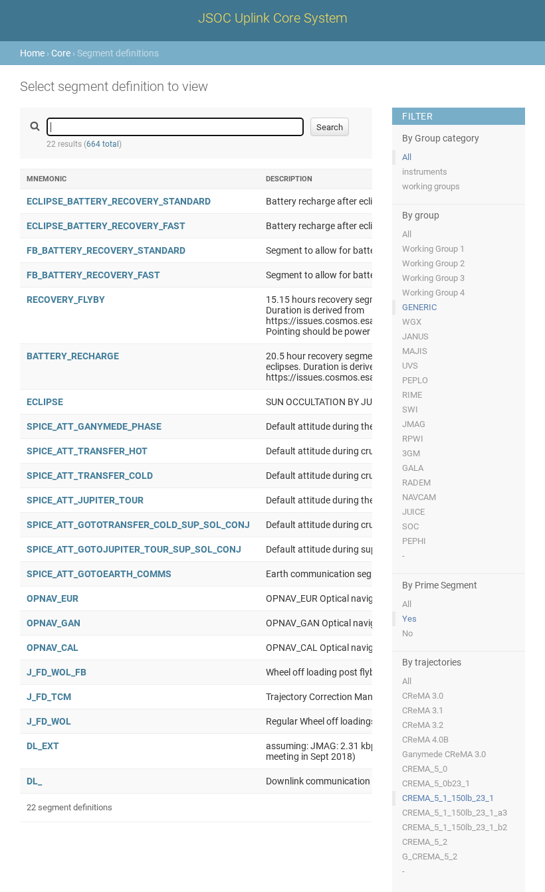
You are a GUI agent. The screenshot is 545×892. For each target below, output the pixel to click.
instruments (424, 172)
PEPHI (414, 541)
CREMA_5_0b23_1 (436, 783)
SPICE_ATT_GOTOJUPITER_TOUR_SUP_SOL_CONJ (134, 549)
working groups (431, 186)
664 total (102, 144)
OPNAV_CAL (52, 647)
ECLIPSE (45, 402)
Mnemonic (46, 179)
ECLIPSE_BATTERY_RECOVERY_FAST (106, 226)
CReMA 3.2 (422, 725)
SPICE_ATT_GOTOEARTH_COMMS (99, 574)
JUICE (413, 512)
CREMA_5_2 (424, 842)
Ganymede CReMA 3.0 (444, 754)
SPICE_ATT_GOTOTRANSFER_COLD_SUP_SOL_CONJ (138, 524)
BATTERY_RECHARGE (73, 356)
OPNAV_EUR (52, 598)
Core (60, 53)
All (406, 157)
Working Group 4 (433, 293)
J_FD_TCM (49, 696)
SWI (410, 409)
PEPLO (415, 380)
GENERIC (419, 307)
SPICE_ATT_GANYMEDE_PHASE (94, 426)
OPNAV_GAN (53, 623)
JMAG (413, 424)
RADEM (416, 483)
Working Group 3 (433, 278)
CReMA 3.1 (422, 710)
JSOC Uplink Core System (273, 18)
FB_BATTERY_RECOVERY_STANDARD (106, 250)
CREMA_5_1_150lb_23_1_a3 (454, 813)
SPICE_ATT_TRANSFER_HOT (87, 451)
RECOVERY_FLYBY (66, 299)
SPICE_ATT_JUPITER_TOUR (85, 500)
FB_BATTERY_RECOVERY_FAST (93, 275)
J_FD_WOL (49, 721)
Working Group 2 (433, 263)
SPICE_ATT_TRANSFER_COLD (90, 475)
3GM (411, 453)
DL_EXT (43, 746)
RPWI (412, 439)
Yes (409, 619)
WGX (411, 322)
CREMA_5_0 (424, 769)
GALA (412, 468)
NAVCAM (419, 497)
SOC (410, 526)
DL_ (34, 781)
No (407, 633)
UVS (410, 366)
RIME (412, 395)
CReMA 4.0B (425, 740)
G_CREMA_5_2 (429, 856)
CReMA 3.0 (422, 696)
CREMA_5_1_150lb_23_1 (448, 798)
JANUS (415, 336)
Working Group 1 (433, 249)
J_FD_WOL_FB (56, 672)
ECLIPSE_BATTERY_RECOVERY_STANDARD (119, 201)
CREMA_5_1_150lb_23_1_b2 (454, 827)
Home (32, 53)
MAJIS (414, 351)
